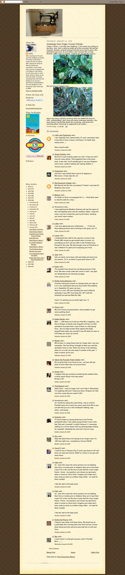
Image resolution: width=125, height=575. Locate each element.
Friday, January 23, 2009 (62, 202)
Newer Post (51, 552)
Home (73, 552)
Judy (56, 255)
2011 (29, 195)
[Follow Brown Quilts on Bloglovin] (34, 101)
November (33, 204)
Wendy (57, 341)
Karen (57, 267)
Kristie (57, 372)
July (31, 213)
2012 (29, 193)
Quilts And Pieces (61, 520)
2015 (29, 186)
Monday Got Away (35, 251)
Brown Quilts (35, 11)
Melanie (57, 195)
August (32, 211)
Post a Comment (54, 548)
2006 (29, 266)
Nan (56, 536)
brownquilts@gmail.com (34, 108)
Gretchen (58, 417)
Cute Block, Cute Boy (36, 229)
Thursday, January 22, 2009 (63, 150)
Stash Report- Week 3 (36, 240)
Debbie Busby (60, 319)
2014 (29, 189)
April (31, 220)
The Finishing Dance (36, 249)
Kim (56, 436)
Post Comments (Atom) (66, 557)
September (33, 209)
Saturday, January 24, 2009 (63, 314)
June (31, 216)
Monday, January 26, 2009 (62, 443)
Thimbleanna (59, 386)
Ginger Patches (60, 154)
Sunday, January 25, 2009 (62, 381)
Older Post (95, 552)
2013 (29, 191)
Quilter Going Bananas (63, 281)
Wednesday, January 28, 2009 (64, 544)
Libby (57, 224)
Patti (56, 463)
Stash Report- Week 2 (36, 247)
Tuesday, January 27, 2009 (63, 486)
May (31, 218)
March (32, 222)
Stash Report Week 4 (36, 231)
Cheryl (57, 307)
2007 (29, 264)
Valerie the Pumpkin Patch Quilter (67, 360)
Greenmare (59, 171)
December (33, 202)
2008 (29, 262)
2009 (29, 200)
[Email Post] (66, 126)
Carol (30, 53)
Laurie (57, 236)
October (32, 207)
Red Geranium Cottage (63, 183)
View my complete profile (34, 91)
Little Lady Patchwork (63, 135)
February (33, 225)
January (32, 227)
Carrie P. (58, 448)
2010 (29, 198)
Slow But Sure (33, 238)
